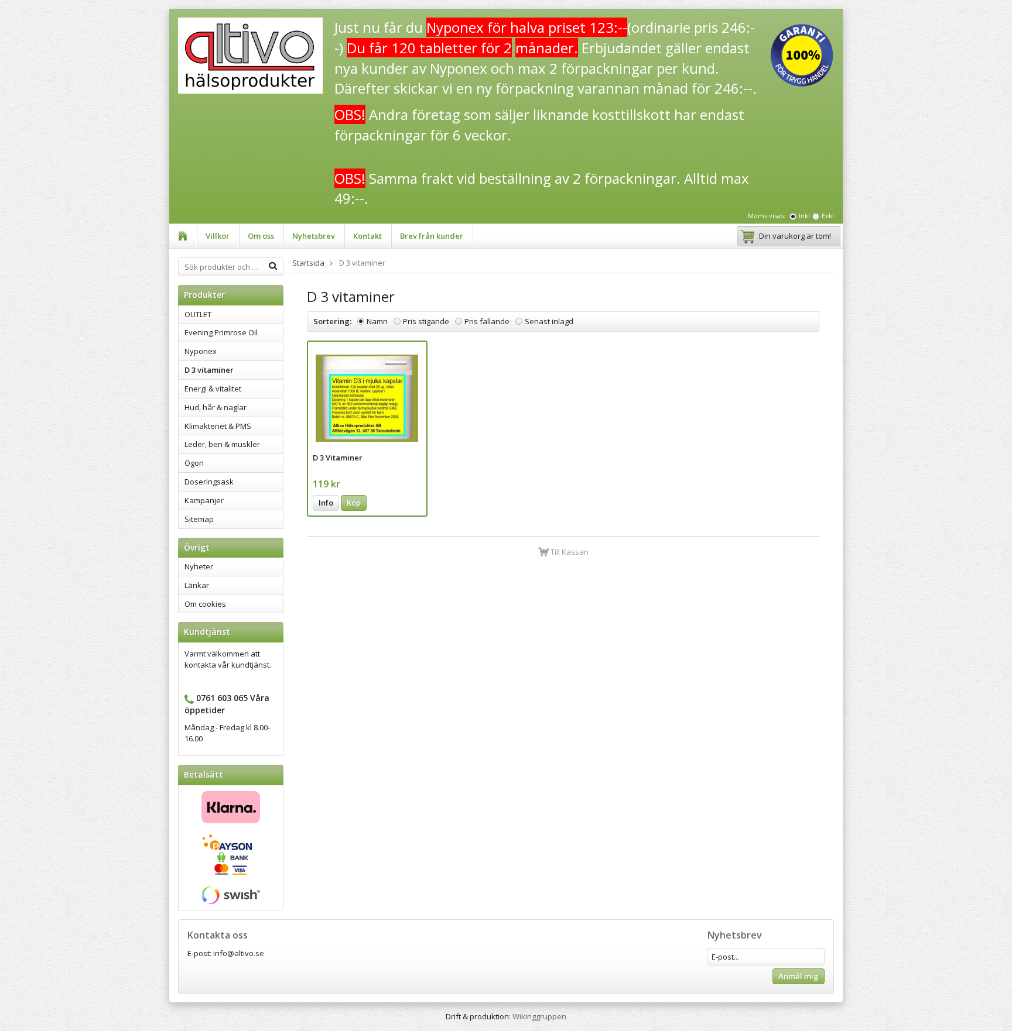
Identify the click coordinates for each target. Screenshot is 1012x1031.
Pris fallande (487, 321)
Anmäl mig (798, 976)
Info (326, 502)
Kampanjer (204, 500)
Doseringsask (209, 481)
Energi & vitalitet (212, 388)
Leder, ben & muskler (222, 444)
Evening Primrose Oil (221, 332)
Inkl (804, 215)
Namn (377, 321)
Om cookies (205, 604)
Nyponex (200, 351)
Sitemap (199, 519)
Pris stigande (426, 321)
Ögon (194, 463)
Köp (354, 502)
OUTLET (197, 314)
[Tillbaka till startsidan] (183, 236)
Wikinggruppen (539, 1016)
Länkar (196, 585)
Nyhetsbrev (313, 236)
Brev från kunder (431, 236)
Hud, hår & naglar (215, 407)
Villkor (218, 236)
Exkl (828, 215)
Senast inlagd (549, 321)
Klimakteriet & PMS (217, 426)
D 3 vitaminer (209, 370)
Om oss (261, 236)
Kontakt (367, 236)
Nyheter (198, 566)
